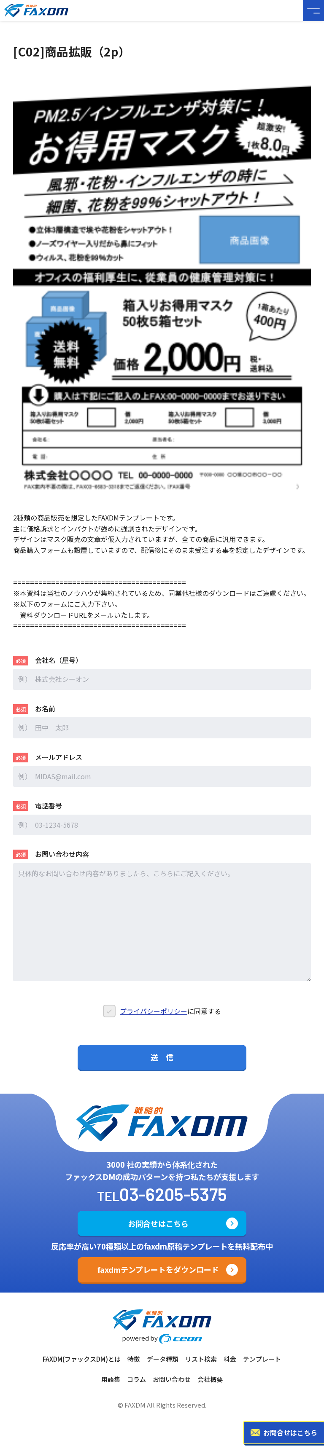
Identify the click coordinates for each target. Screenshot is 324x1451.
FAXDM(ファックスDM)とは (82, 1358)
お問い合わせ (172, 1379)
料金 (230, 1358)
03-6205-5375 (173, 1193)
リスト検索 (201, 1358)
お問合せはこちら (158, 1223)
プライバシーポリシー (153, 1011)
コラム (136, 1379)
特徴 (133, 1358)
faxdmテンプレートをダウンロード (158, 1269)
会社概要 (210, 1379)
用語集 (110, 1379)
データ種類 (162, 1358)
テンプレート (262, 1358)
